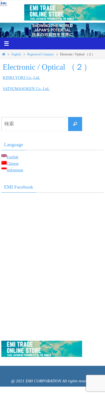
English (16, 54)
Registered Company (40, 54)
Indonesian (15, 170)
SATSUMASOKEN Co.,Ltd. (26, 88)
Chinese (13, 164)
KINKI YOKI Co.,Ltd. (21, 77)
